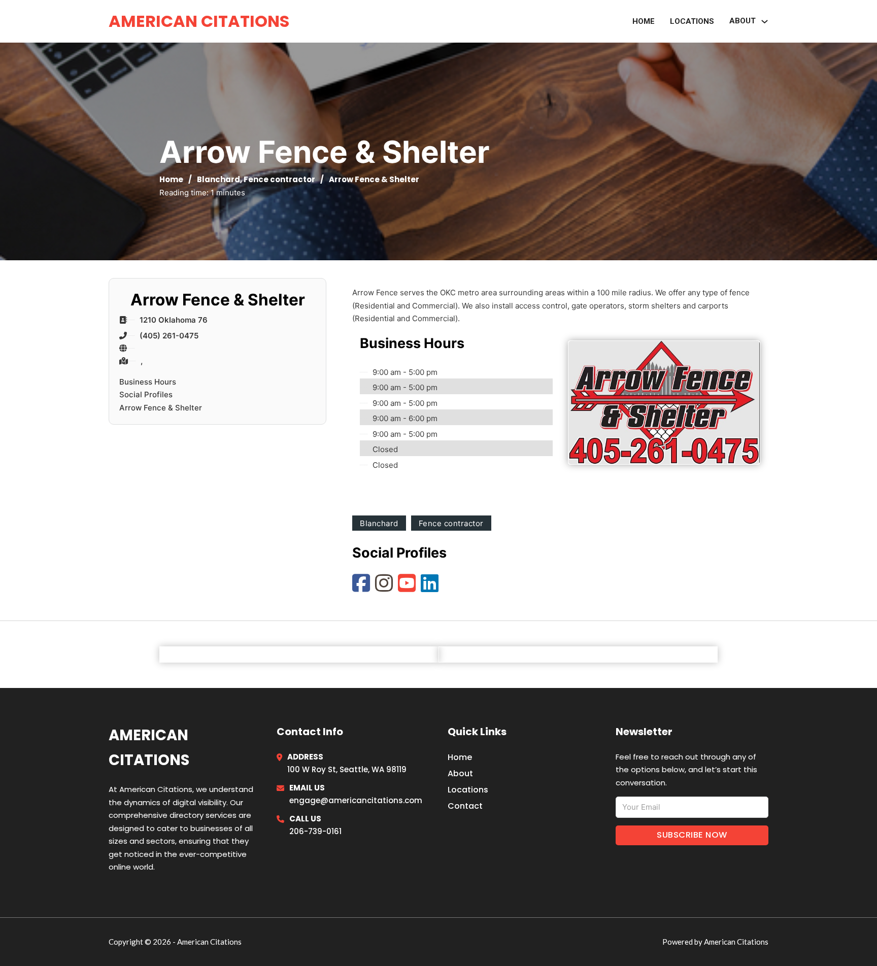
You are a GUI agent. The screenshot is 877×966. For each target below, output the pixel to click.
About (460, 773)
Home (643, 21)
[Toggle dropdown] (764, 21)
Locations (692, 21)
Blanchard (218, 179)
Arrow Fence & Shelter (160, 407)
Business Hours (147, 382)
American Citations (199, 21)
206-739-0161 (315, 831)
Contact (465, 806)
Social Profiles (146, 394)
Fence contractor (279, 179)
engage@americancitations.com (355, 800)
